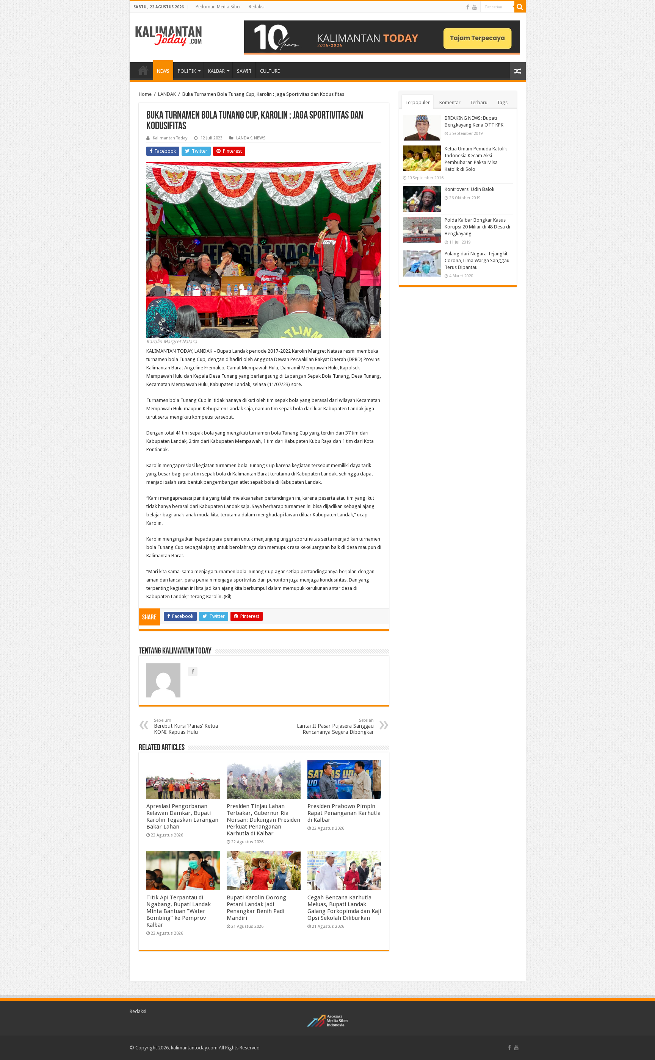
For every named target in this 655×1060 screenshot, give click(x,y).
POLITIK (187, 71)
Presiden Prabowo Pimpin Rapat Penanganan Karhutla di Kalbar (344, 813)
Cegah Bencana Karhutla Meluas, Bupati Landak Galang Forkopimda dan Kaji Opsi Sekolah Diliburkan (344, 907)
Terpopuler (417, 102)
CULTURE (270, 71)
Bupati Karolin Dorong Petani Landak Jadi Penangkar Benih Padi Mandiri (256, 907)
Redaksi (257, 6)
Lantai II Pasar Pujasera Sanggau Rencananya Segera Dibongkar (335, 726)
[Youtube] (475, 7)
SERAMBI (143, 70)
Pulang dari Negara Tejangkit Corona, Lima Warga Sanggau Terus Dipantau (477, 260)
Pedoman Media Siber (218, 6)
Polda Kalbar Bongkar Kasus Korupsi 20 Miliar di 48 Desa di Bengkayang (477, 226)
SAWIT (244, 71)
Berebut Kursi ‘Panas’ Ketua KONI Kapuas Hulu (186, 726)
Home (145, 94)
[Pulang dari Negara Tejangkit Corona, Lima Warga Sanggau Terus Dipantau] (422, 263)
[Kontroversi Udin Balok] (422, 199)
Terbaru (478, 102)
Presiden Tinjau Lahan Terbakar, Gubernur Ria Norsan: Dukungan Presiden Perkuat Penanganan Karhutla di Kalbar (263, 820)
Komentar (450, 102)
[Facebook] (467, 7)
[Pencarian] (520, 7)
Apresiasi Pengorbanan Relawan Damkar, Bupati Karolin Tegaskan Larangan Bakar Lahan (182, 816)
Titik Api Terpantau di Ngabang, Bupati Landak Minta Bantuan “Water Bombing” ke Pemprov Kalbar (178, 911)
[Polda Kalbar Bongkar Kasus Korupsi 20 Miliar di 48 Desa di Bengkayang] (422, 229)
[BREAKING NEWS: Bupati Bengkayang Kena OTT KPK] (422, 128)
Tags (502, 102)
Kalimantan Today (170, 138)
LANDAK (167, 94)
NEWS (163, 71)
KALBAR (216, 71)
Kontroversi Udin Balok (469, 189)
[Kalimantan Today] (168, 36)
